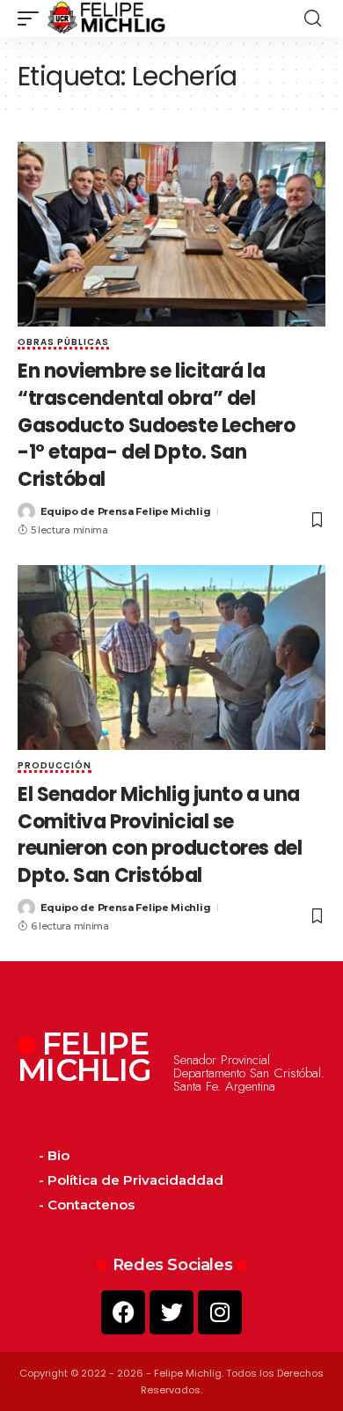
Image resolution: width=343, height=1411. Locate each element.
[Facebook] (123, 1312)
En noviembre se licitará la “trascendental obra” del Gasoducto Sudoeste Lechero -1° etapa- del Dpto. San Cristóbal (157, 425)
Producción (54, 766)
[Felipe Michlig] (106, 18)
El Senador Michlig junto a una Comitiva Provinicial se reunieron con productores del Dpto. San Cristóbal (160, 835)
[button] (32, 18)
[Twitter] (171, 1312)
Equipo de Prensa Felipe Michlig (125, 511)
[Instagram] (220, 1312)
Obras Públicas (63, 343)
